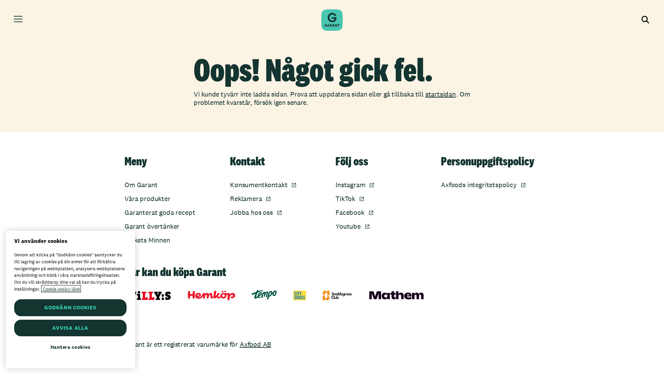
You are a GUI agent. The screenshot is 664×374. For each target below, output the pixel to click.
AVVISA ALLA (70, 328)
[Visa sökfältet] (645, 20)
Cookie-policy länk (61, 289)
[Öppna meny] (19, 20)
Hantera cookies (70, 347)
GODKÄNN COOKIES (70, 307)
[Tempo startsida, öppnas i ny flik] (264, 295)
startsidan (440, 94)
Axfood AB (255, 344)
